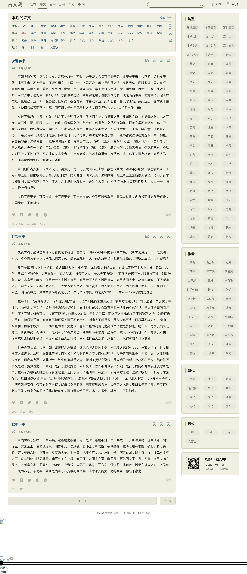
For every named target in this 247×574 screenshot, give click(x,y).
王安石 (192, 316)
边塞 (72, 25)
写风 (210, 91)
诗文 (42, 4)
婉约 (192, 236)
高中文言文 (17, 223)
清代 (130, 40)
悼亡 (140, 25)
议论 (14, 411)
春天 (91, 25)
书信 (14, 489)
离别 (210, 181)
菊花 (228, 100)
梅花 (192, 100)
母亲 (192, 218)
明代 (120, 40)
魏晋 (43, 40)
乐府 (33, 25)
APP (219, 4)
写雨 (228, 82)
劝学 (62, 25)
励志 (192, 200)
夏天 (101, 25)
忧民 (228, 227)
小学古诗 (192, 36)
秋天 (111, 25)
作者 (71, 4)
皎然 (228, 353)
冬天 (120, 25)
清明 (228, 154)
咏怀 (149, 25)
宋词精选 (192, 54)
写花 (228, 91)
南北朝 (54, 40)
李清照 (229, 271)
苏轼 (53, 33)
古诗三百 (210, 27)
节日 (210, 145)
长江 (228, 118)
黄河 (192, 127)
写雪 (192, 91)
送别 (53, 25)
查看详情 (4, 559)
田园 (210, 136)
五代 (82, 40)
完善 (168, 214)
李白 (33, 33)
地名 (192, 145)
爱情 (228, 191)
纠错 (148, 513)
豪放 (210, 236)
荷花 (210, 100)
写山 (192, 118)
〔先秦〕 (27, 68)
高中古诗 (228, 36)
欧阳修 (229, 316)
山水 (228, 109)
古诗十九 (210, 54)
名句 (52, 4)
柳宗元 (210, 307)
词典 (3, 571)
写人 (210, 209)
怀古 (210, 172)
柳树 (192, 109)
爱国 (159, 25)
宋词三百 (228, 27)
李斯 (20, 68)
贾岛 (140, 33)
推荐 (33, 4)
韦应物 (229, 326)
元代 (111, 40)
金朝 (101, 40)
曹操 (159, 33)
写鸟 (228, 127)
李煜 (91, 33)
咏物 (192, 72)
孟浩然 (210, 298)
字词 (81, 4)
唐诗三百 (192, 27)
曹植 (192, 353)
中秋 (228, 163)
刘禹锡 (192, 280)
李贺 (210, 344)
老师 (228, 209)
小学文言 (192, 45)
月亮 (210, 109)
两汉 (33, 40)
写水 (210, 118)
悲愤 (130, 25)
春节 (228, 145)
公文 (42, 223)
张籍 (228, 344)
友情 (210, 218)
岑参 (120, 33)
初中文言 (210, 45)
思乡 (192, 191)
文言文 (54, 47)
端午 (192, 163)
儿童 (82, 25)
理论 (31, 411)
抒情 (228, 172)
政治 (22, 411)
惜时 (210, 227)
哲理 (210, 200)
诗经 (24, 25)
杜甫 (43, 33)
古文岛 (15, 4)
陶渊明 (192, 298)
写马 (192, 136)
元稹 (101, 33)
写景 (228, 63)
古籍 (61, 4)
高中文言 (228, 45)
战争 (228, 218)
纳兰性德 (192, 289)
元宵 (192, 154)
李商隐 (229, 280)
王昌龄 (210, 353)
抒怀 (22, 489)
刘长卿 (210, 335)
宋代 (91, 40)
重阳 (192, 172)
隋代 (62, 40)
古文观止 (31, 223)
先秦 (24, 40)
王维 (62, 33)
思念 (210, 191)
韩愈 (111, 33)
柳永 (149, 33)
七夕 (210, 163)
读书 (192, 227)
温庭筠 (229, 335)
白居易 (210, 262)
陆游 (82, 33)
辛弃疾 (210, 271)
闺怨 (228, 200)
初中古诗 (210, 36)
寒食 (210, 154)
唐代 (72, 40)
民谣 (228, 236)
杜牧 (72, 33)
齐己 (130, 33)
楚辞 (43, 25)
